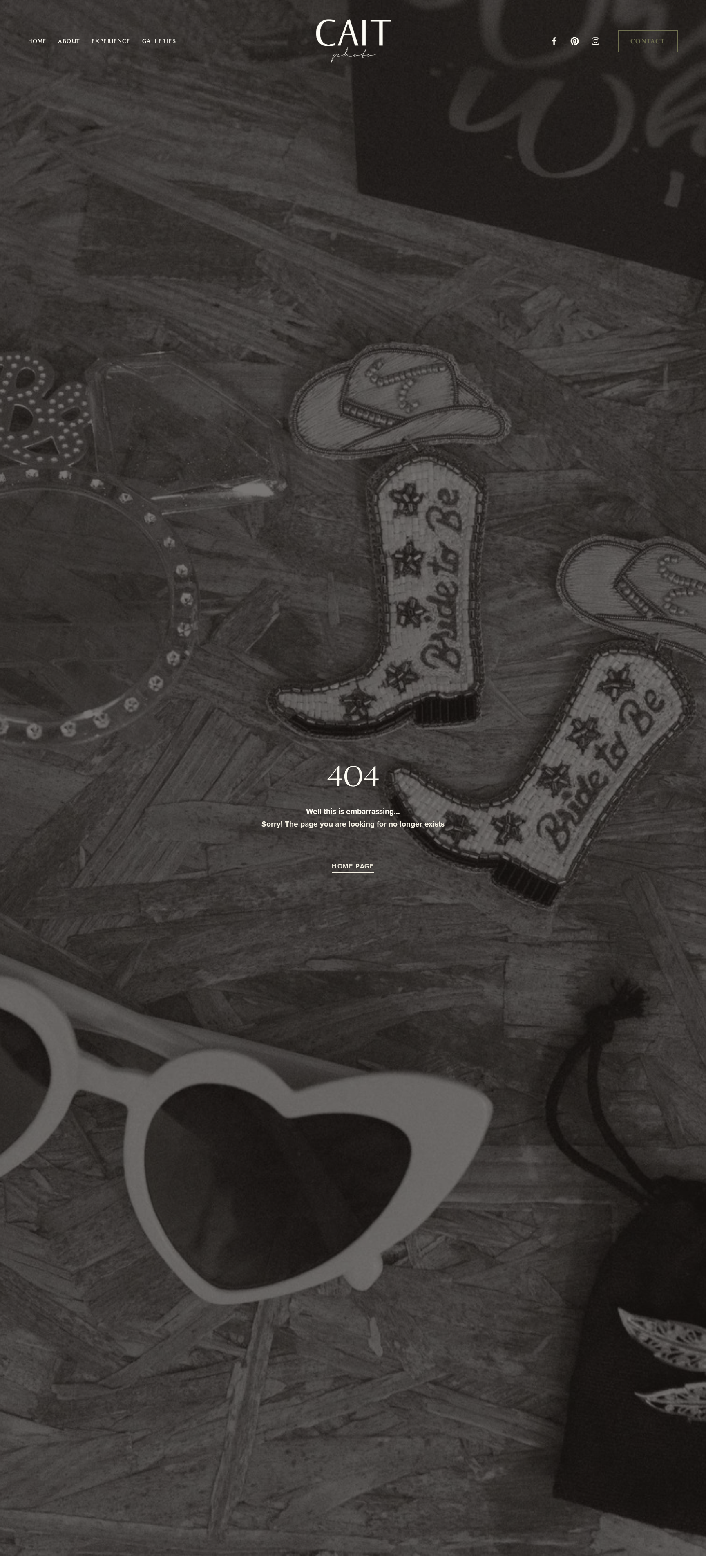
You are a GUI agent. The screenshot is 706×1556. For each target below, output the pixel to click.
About (69, 41)
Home (37, 41)
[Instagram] (595, 41)
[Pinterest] (574, 41)
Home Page (353, 866)
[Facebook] (554, 41)
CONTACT (647, 41)
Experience (111, 41)
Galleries (159, 41)
